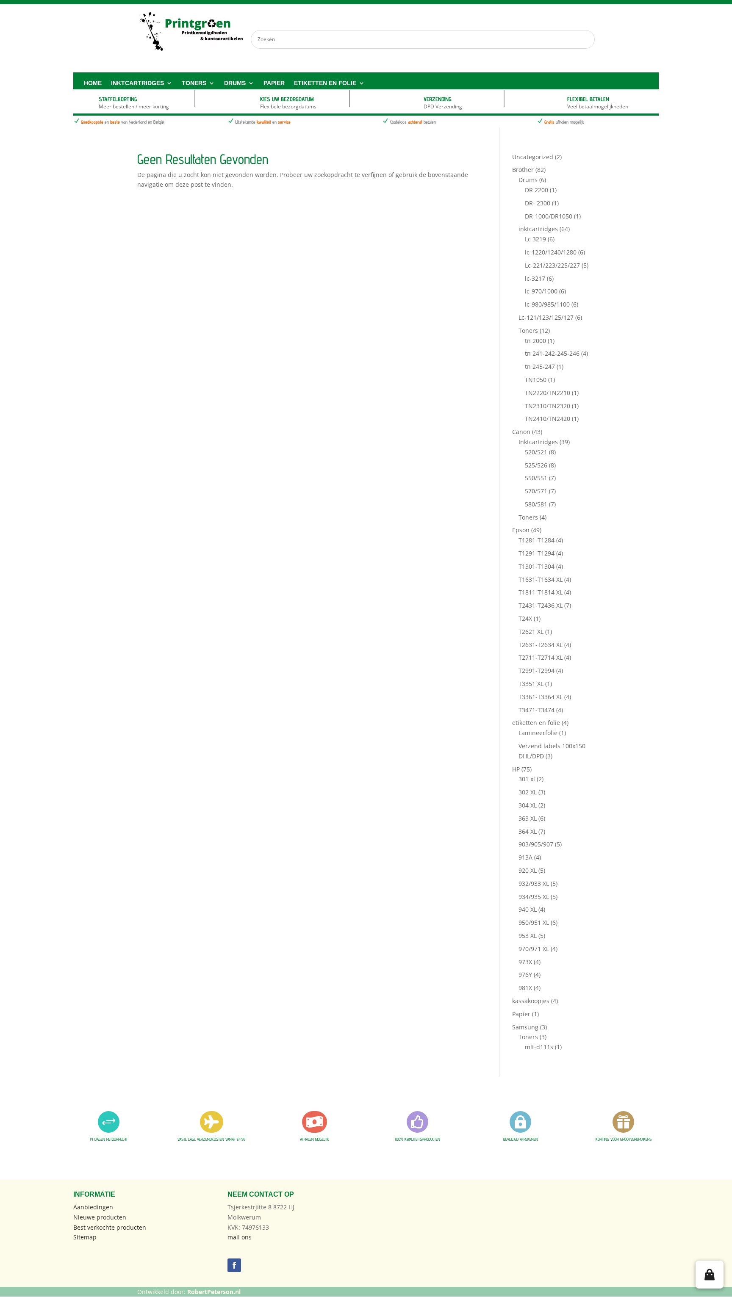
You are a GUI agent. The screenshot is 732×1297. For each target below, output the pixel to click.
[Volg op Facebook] (234, 1265)
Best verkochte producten (109, 1227)
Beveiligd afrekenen (520, 1139)
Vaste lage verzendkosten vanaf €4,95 (211, 1139)
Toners (194, 83)
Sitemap (85, 1237)
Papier (274, 83)
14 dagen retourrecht (109, 1139)
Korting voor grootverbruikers (624, 1139)
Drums (235, 83)
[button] (710, 1275)
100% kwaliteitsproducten (417, 1139)
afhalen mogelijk (314, 1139)
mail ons (239, 1237)
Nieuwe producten (99, 1217)
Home (93, 83)
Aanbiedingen (93, 1207)
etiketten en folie (325, 83)
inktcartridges (137, 83)
